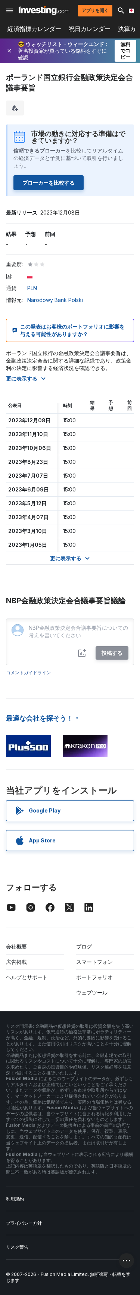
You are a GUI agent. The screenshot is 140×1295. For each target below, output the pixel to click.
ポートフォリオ (94, 977)
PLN (32, 288)
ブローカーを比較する (48, 182)
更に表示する (21, 378)
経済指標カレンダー (34, 29)
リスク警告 (17, 1247)
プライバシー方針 (24, 1223)
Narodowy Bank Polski (55, 300)
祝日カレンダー (90, 29)
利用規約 (15, 1199)
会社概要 (16, 946)
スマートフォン (94, 962)
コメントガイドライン (28, 672)
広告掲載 (16, 962)
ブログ (84, 946)
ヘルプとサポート (27, 977)
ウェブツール (92, 992)
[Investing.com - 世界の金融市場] (44, 10)
